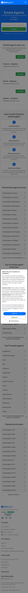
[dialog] (14, 296)
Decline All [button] (14, 317)
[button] (14, 321)
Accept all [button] (14, 313)
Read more (5, 310)
